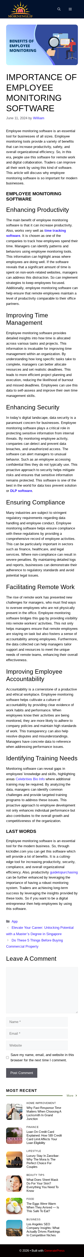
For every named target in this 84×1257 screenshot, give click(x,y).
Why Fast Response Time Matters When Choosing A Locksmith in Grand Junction (44, 1113)
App (15, 921)
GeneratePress (54, 1250)
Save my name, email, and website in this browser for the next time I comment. (42, 1057)
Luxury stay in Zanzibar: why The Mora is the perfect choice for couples (43, 1161)
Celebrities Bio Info (30, 779)
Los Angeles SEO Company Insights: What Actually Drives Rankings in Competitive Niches (43, 1229)
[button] (59, 9)
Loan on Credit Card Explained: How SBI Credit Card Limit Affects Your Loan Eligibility (44, 1137)
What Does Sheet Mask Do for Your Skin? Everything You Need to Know (43, 1185)
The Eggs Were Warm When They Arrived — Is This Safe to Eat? (43, 1207)
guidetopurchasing (64, 872)
